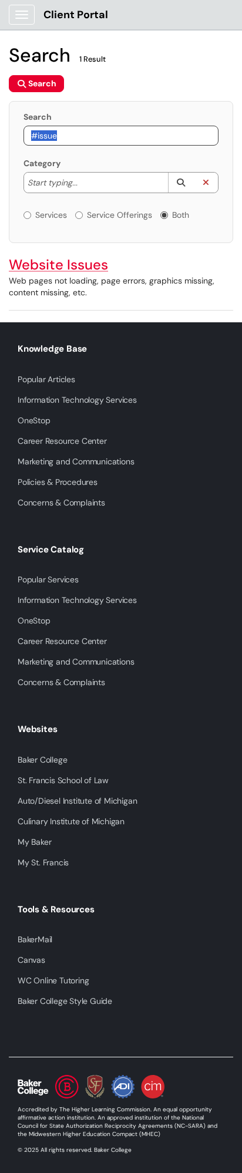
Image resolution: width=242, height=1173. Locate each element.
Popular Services (48, 579)
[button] (180, 183)
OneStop (34, 420)
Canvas (31, 960)
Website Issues (58, 264)
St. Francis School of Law (63, 780)
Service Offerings (119, 215)
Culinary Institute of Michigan (71, 821)
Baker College (42, 759)
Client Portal (75, 15)
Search (37, 117)
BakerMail (35, 939)
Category (41, 163)
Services (51, 215)
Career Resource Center (62, 441)
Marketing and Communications (76, 461)
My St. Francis (43, 862)
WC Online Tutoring (53, 980)
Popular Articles (46, 379)
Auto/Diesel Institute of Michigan (77, 801)
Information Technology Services (77, 400)
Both (180, 215)
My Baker (34, 842)
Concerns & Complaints (61, 502)
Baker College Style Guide (65, 1001)
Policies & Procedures (58, 482)
